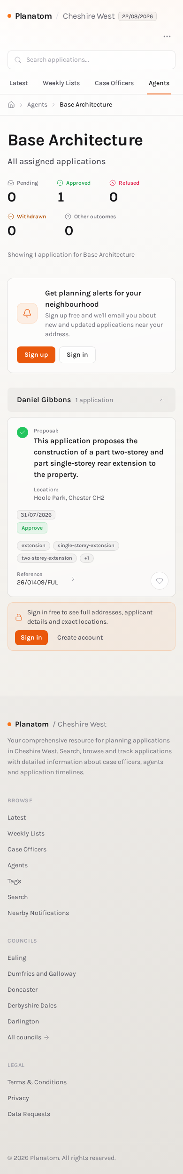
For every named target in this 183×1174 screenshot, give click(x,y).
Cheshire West (88, 16)
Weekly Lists (61, 83)
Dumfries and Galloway (42, 974)
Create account (80, 637)
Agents (159, 83)
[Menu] (167, 36)
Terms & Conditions (37, 1082)
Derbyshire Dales (32, 1005)
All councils (24, 1037)
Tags (14, 881)
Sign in (77, 355)
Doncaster (23, 990)
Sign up (36, 355)
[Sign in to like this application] (159, 580)
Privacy (18, 1098)
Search (18, 897)
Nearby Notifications (38, 913)
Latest (18, 83)
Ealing (17, 958)
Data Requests (29, 1114)
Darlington (23, 1021)
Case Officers (114, 83)
